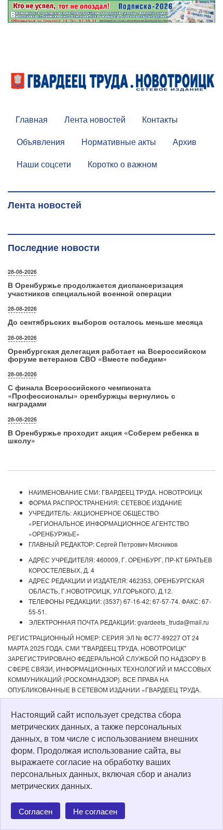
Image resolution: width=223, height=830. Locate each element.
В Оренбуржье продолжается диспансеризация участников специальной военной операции (95, 289)
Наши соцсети (44, 164)
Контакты (160, 119)
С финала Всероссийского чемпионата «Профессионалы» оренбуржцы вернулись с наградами (91, 395)
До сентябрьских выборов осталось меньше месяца (105, 322)
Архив (185, 142)
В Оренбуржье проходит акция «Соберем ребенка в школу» (103, 436)
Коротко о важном (122, 164)
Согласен (35, 811)
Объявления (41, 142)
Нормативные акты (118, 142)
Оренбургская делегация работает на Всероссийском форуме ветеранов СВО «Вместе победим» (107, 355)
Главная (32, 119)
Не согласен (95, 811)
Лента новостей (95, 119)
